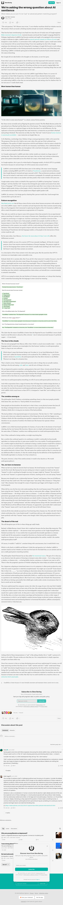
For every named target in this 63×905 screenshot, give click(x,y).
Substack (23, 901)
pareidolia (18, 357)
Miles (5, 750)
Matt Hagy (7, 776)
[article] (31, 836)
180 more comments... (6, 820)
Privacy (32, 893)
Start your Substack (27, 897)
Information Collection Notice (31, 874)
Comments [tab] (5, 730)
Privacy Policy (44, 874)
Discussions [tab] (14, 828)
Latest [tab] (7, 828)
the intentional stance (39, 556)
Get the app (39, 897)
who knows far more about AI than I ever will (35, 236)
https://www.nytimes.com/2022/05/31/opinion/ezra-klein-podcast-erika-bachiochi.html (30, 805)
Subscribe (51, 2)
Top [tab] (3, 828)
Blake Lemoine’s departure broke (11, 35)
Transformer (37, 171)
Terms (36, 893)
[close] (47, 846)
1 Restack (21, 712)
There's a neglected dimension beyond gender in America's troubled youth (22, 835)
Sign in (58, 2)
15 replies (7, 770)
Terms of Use (39, 873)
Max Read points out (7, 203)
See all (5, 864)
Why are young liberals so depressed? (14, 833)
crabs (20, 365)
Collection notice (43, 893)
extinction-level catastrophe (9, 677)
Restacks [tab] (12, 730)
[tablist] (8, 730)
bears (27, 365)
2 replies (7, 813)
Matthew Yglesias (10, 17)
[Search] (60, 828)
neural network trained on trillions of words (43, 39)
